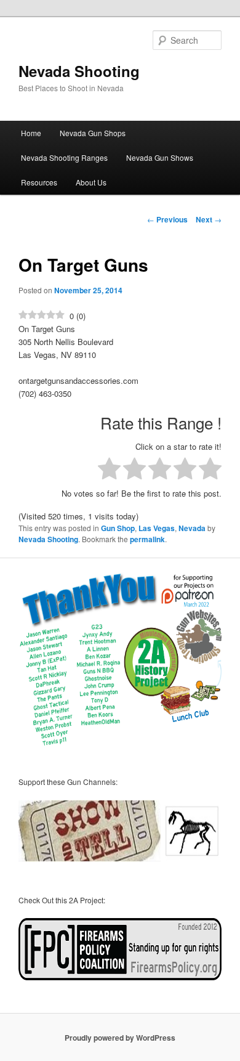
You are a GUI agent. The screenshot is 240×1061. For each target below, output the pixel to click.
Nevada (192, 528)
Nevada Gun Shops (93, 133)
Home (31, 133)
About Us (91, 182)
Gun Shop (118, 528)
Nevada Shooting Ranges (64, 157)
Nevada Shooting (79, 70)
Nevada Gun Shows (159, 157)
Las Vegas (156, 528)
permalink (147, 539)
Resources (39, 182)
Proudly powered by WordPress (120, 1037)
